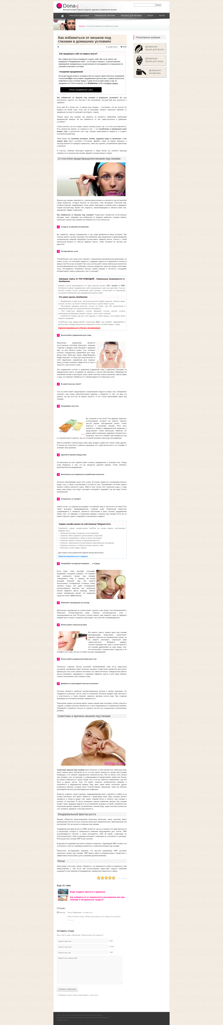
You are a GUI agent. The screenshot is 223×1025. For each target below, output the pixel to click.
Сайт (111, 952)
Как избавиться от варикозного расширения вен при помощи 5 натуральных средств (97, 898)
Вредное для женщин (131, 15)
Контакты (99, 1015)
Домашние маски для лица (154, 60)
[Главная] (62, 16)
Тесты (162, 15)
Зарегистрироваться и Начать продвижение (79, 328)
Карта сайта (92, 1015)
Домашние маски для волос (154, 48)
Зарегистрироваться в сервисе (73, 556)
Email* (112, 946)
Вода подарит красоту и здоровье (87, 892)
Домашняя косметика (155, 71)
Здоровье (82, 26)
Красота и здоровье (79, 15)
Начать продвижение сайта (81, 90)
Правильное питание (105, 15)
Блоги (150, 15)
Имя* (111, 941)
